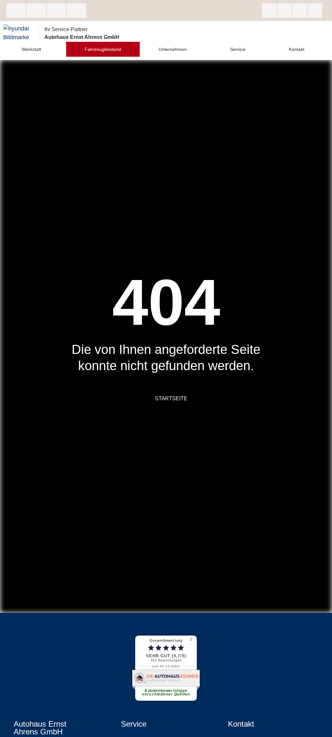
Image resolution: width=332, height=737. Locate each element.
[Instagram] (284, 10)
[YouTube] (315, 10)
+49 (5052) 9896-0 (36, 10)
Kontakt (296, 49)
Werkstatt (31, 49)
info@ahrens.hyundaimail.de (56, 10)
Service (237, 49)
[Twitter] (299, 10)
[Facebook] (269, 10)
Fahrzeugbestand (103, 49)
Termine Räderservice (76, 10)
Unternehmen (173, 49)
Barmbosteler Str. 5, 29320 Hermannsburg (16, 10)
